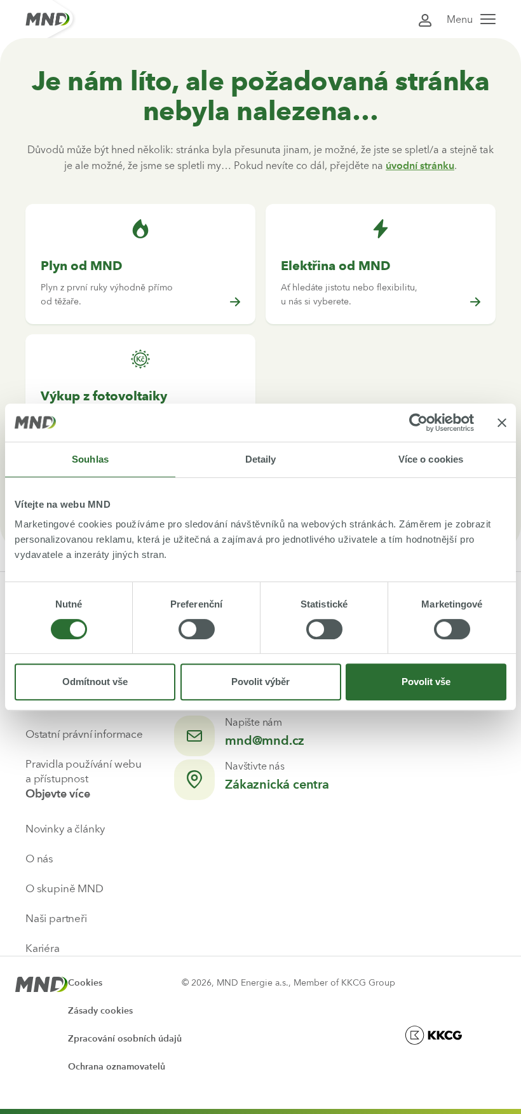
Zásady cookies (100, 1010)
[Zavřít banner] (501, 422)
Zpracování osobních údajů (125, 1038)
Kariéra (42, 948)
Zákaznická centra (277, 784)
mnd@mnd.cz (264, 740)
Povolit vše (426, 681)
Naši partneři (56, 918)
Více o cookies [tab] (430, 459)
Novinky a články (65, 828)
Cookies (85, 982)
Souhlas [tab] (90, 459)
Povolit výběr (260, 681)
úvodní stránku (420, 166)
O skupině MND (64, 888)
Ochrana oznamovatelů (116, 1066)
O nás (39, 858)
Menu (460, 19)
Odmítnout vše (95, 681)
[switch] (197, 629)
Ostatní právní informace (84, 734)
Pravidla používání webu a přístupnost (83, 771)
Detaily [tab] (260, 459)
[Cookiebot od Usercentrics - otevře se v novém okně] (418, 422)
